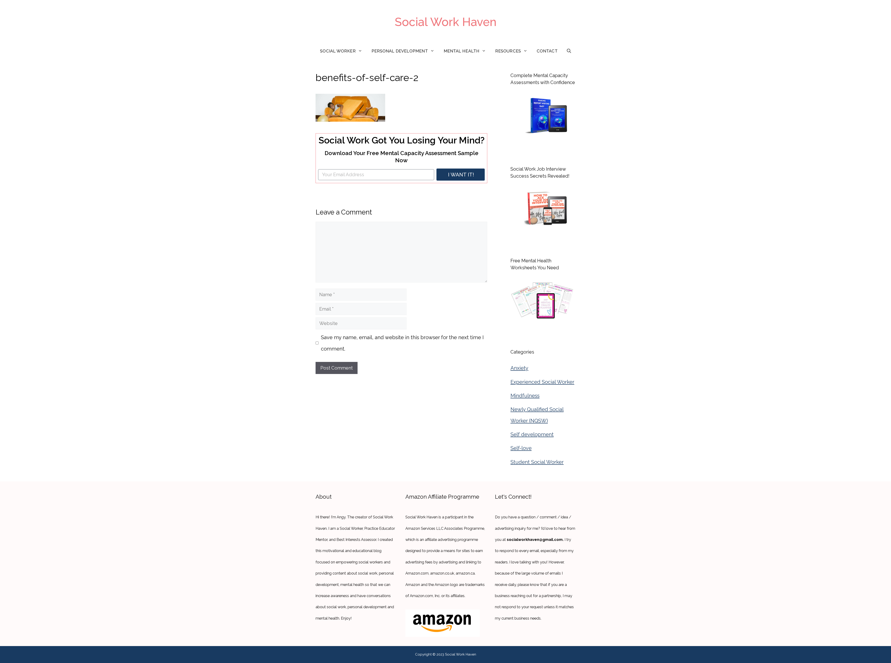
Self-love (521, 448)
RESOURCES (508, 51)
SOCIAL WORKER (337, 51)
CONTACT (547, 51)
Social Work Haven (446, 22)
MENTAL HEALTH (461, 51)
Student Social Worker (537, 462)
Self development (532, 434)
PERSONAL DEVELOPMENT (399, 51)
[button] (569, 51)
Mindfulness (524, 396)
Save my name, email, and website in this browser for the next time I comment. (402, 342)
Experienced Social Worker (542, 382)
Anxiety (519, 368)
